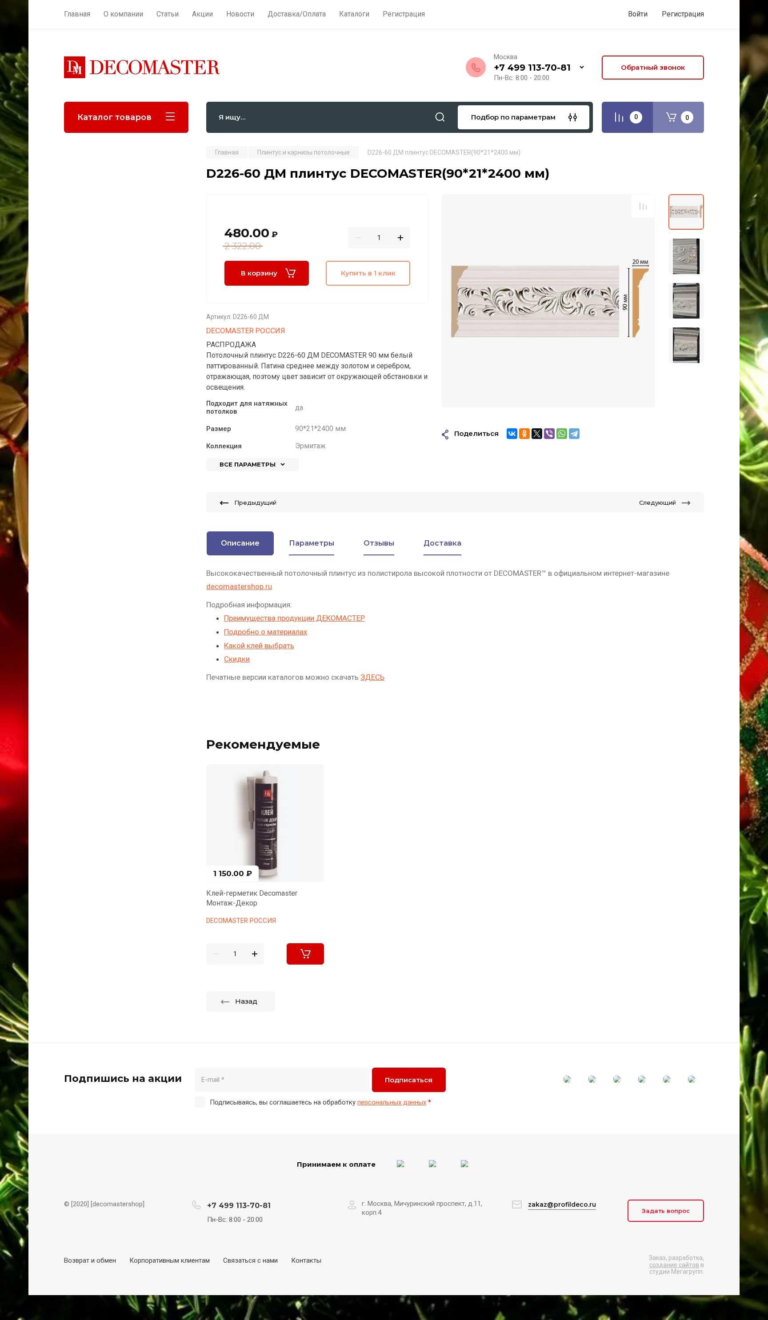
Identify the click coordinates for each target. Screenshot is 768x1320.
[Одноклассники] (524, 433)
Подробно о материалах (265, 631)
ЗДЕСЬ (372, 677)
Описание (240, 543)
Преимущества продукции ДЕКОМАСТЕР (294, 618)
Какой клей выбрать (259, 645)
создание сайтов (674, 1264)
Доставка (442, 543)
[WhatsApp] (561, 433)
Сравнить (643, 206)
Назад (246, 1001)
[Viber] (549, 433)
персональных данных (391, 1102)
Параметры (311, 543)
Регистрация (683, 14)
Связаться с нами (250, 1260)
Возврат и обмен (90, 1260)
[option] (548, 300)
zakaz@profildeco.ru (562, 1204)
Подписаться (408, 1080)
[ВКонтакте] (512, 433)
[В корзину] (305, 954)
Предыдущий (255, 502)
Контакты (306, 1260)
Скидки (237, 658)
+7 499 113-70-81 (532, 67)
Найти (440, 117)
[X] (537, 433)
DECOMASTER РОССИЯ (245, 330)
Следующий (657, 502)
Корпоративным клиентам (169, 1260)
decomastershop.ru (239, 586)
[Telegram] (574, 433)
